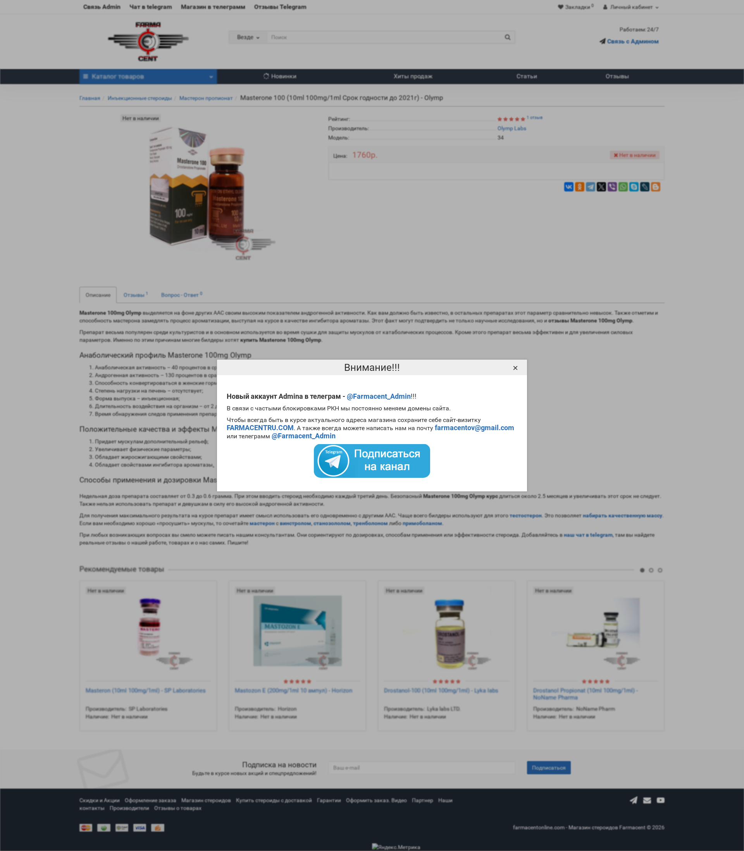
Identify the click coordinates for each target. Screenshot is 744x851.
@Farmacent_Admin (379, 396)
